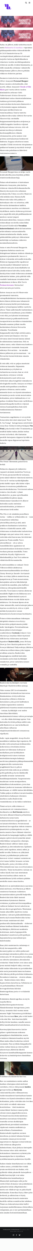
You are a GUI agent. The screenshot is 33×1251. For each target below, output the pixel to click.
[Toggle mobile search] (26, 3)
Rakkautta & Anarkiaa (14, 48)
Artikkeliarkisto (15, 1229)
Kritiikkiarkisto (6, 1229)
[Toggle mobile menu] (29, 3)
